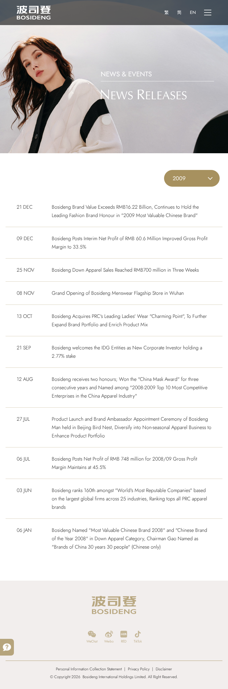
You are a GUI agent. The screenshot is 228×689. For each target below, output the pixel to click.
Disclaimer (164, 669)
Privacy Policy (139, 669)
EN (193, 12)
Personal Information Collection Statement (89, 669)
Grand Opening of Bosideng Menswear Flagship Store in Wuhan (118, 293)
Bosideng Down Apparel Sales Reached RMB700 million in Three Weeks (125, 270)
